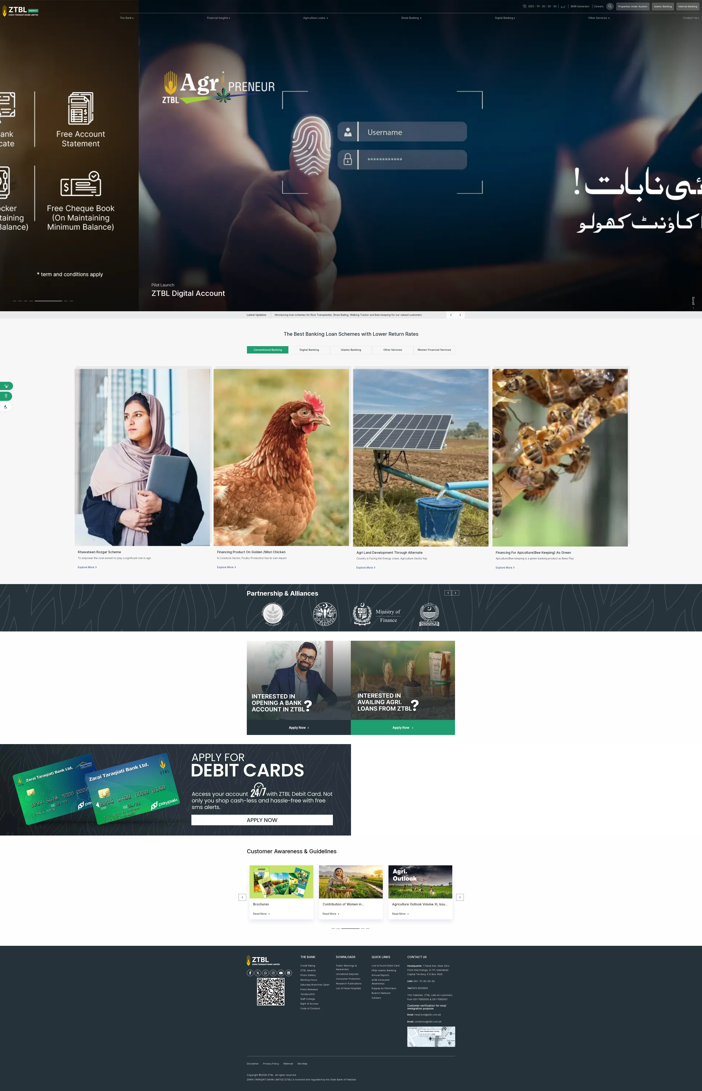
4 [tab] (33, 302)
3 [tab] (28, 302)
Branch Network (381, 993)
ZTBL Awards (308, 970)
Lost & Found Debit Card (385, 965)
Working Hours (308, 979)
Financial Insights (217, 18)
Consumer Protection (348, 978)
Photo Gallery (308, 975)
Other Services (598, 18)
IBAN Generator (580, 6)
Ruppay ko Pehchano (384, 988)
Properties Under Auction (632, 6)
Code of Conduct (310, 1008)
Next (457, 315)
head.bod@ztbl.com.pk (427, 1014)
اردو (563, 6)
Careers (598, 6)
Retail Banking (410, 18)
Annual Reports (380, 975)
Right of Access (309, 1003)
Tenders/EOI (307, 994)
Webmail (288, 1063)
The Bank (126, 18)
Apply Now (297, 727)
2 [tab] (22, 302)
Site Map (302, 1063)
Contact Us (690, 18)
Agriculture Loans (314, 18)
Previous (448, 315)
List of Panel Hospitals (348, 988)
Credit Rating (307, 965)
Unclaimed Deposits (347, 974)
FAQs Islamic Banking (384, 970)
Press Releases (309, 989)
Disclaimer (253, 1063)
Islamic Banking (663, 6)
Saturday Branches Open (314, 984)
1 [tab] (17, 302)
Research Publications (349, 983)
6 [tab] (44, 302)
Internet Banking (688, 6)
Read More (260, 913)
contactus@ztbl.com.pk (427, 1021)
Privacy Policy (271, 1063)
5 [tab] (39, 302)
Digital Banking (504, 18)
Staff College (307, 998)
